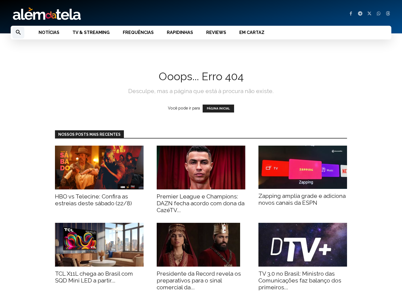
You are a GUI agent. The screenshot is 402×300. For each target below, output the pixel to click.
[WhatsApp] (378, 14)
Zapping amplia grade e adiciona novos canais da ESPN (302, 199)
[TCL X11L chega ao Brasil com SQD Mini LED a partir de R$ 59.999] (99, 245)
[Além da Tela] (102, 14)
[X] (369, 14)
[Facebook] (351, 14)
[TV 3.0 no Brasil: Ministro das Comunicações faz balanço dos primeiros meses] (302, 245)
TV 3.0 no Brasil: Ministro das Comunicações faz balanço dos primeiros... (299, 280)
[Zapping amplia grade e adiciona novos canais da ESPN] (302, 167)
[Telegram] (360, 14)
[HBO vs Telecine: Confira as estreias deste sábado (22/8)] (99, 167)
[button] (18, 33)
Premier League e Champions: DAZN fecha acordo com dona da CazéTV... (200, 203)
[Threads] (388, 14)
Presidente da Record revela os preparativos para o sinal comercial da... (199, 280)
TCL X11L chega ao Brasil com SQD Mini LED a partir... (94, 277)
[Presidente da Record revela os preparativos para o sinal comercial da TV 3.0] (201, 245)
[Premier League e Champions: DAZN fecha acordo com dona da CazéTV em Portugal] (201, 167)
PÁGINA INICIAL (218, 108)
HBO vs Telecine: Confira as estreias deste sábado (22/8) (93, 200)
